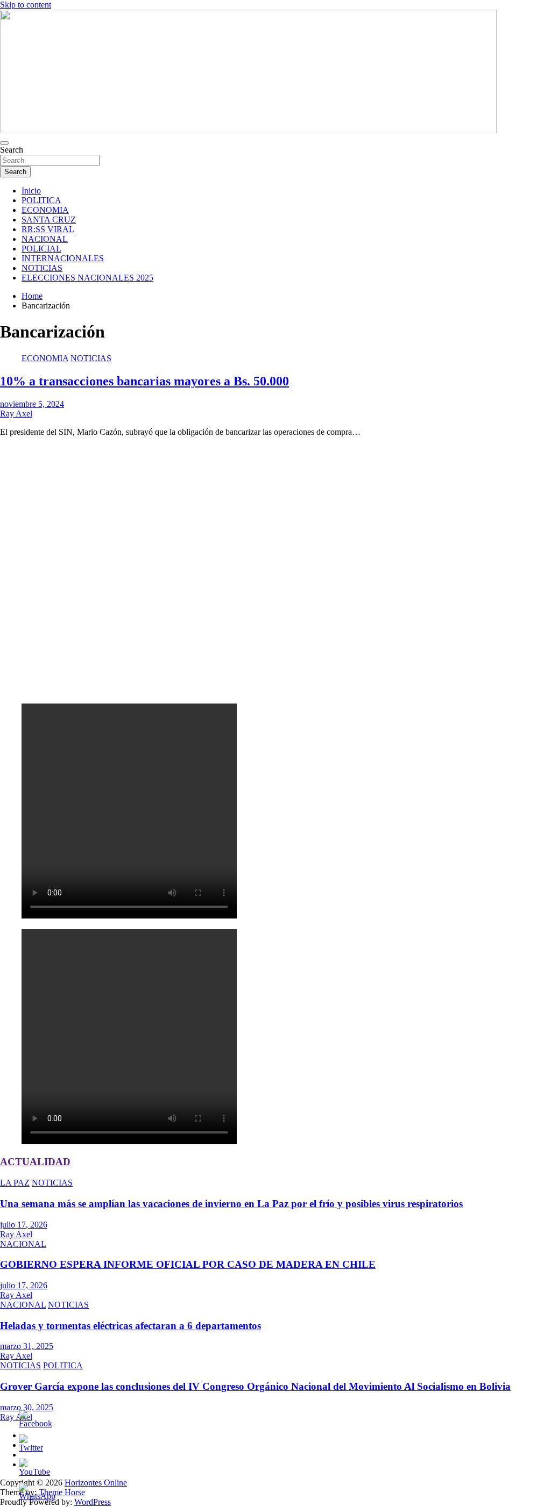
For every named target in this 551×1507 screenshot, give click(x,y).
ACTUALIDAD (35, 1161)
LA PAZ (15, 1182)
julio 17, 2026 (23, 1224)
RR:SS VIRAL (48, 229)
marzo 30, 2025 (26, 1407)
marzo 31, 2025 (26, 1346)
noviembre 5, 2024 (32, 403)
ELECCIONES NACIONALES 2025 (87, 277)
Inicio (31, 190)
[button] (275, 669)
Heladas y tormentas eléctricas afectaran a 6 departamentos (130, 1325)
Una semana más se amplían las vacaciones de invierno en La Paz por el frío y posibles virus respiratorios (231, 1203)
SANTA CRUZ (49, 219)
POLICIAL (41, 248)
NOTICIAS (42, 267)
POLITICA (41, 200)
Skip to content (25, 4)
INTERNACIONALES (63, 258)
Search (11, 149)
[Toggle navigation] (4, 143)
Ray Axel (16, 413)
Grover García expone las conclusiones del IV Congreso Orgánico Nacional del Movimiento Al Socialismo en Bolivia (255, 1386)
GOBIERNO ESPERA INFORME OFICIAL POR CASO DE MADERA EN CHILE (188, 1264)
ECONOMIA (45, 209)
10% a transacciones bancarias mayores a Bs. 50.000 (144, 381)
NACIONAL (45, 238)
